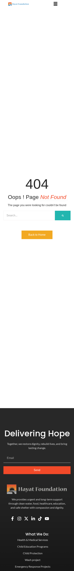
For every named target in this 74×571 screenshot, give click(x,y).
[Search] (63, 215)
